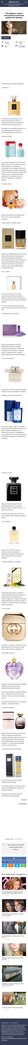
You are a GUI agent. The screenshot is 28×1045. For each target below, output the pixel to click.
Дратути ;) (14, 2)
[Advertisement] (14, 66)
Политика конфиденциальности (9, 1038)
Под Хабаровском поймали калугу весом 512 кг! (13, 936)
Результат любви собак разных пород (12, 1007)
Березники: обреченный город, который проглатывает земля (13, 984)
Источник (24, 799)
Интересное (6, 37)
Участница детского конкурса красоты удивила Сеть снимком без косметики (12, 892)
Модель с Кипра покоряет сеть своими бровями (12, 958)
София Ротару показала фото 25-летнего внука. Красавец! (13, 914)
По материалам (22, 803)
